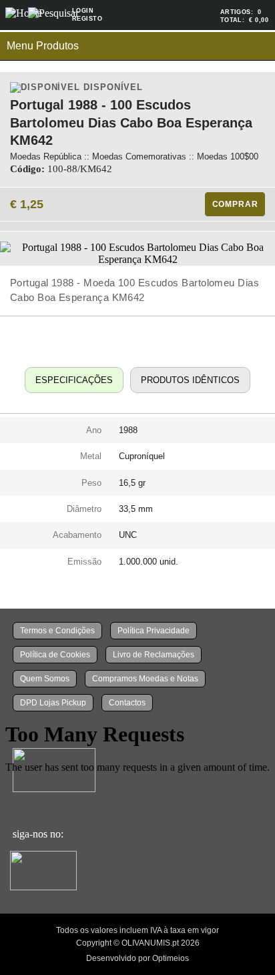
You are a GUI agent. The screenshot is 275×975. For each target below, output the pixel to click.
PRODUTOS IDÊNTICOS (190, 380)
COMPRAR (235, 204)
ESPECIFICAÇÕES (74, 380)
